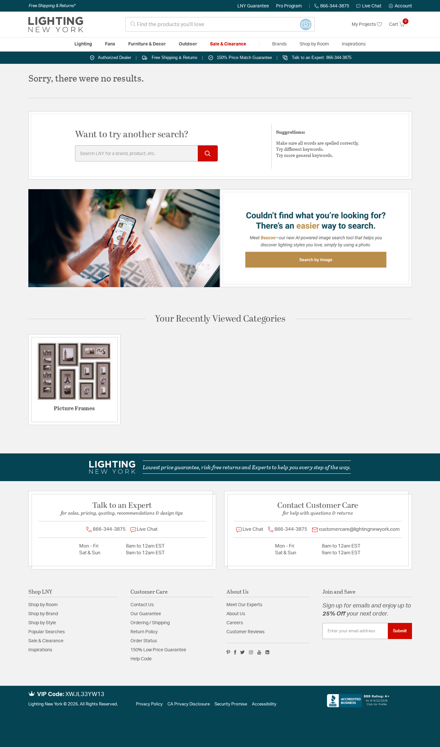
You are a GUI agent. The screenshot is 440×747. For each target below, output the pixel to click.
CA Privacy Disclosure (188, 704)
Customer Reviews (245, 632)
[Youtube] (259, 652)
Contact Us (142, 605)
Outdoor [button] (188, 44)
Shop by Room (43, 605)
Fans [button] (110, 44)
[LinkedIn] (267, 652)
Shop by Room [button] (314, 44)
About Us (235, 614)
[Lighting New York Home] (55, 24)
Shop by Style (42, 623)
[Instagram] (251, 652)
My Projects (364, 24)
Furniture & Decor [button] (147, 44)
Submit (400, 631)
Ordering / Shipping (150, 623)
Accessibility (264, 704)
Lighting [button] (83, 44)
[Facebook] (235, 652)
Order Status (143, 641)
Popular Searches (46, 632)
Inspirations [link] (354, 44)
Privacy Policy (149, 704)
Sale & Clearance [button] (228, 44)
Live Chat (371, 6)
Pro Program (289, 6)
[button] (400, 6)
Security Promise (231, 704)
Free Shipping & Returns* (52, 6)
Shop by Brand (43, 614)
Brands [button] (279, 44)
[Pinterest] (228, 652)
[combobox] (220, 24)
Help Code (141, 659)
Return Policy (144, 632)
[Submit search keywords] (208, 153)
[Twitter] (242, 652)
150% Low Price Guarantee (158, 650)
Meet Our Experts (244, 605)
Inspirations (40, 650)
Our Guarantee (145, 614)
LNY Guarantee (253, 6)
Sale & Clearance (45, 641)
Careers (234, 623)
